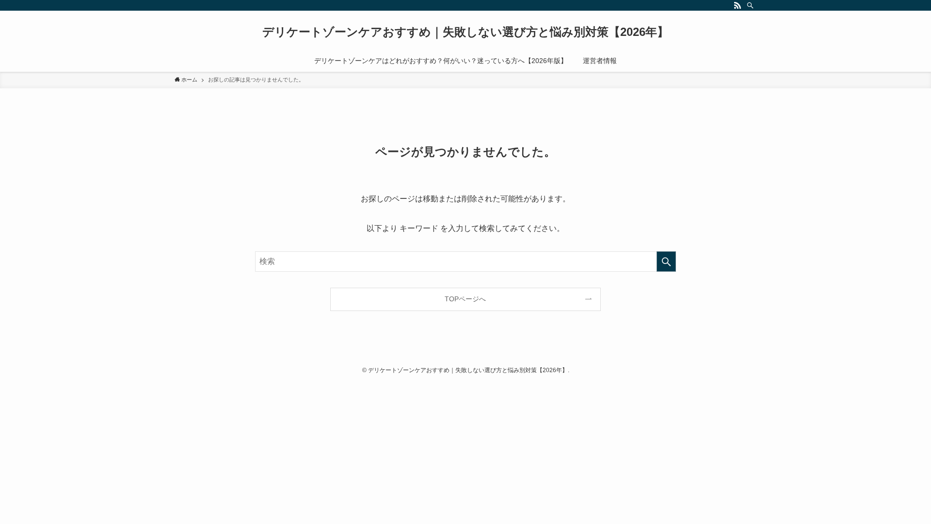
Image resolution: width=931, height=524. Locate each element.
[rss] (737, 5)
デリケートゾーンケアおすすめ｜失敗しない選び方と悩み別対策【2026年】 (465, 32)
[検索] (750, 5)
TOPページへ (465, 299)
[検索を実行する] (666, 261)
